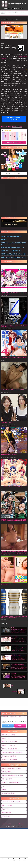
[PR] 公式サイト (20, 725)
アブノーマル (4, 126)
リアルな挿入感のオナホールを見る (10, 224)
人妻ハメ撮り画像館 (7, 779)
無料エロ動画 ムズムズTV (8, 793)
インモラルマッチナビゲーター (9, 759)
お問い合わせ (21, 823)
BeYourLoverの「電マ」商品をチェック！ (14, 142)
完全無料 (20, 126)
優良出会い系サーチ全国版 (8, 734)
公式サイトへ (14, 118)
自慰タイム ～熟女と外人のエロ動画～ (11, 768)
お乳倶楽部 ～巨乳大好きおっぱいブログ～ (12, 775)
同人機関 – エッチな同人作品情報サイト (12, 782)
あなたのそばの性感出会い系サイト (10, 748)
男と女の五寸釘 (6, 809)
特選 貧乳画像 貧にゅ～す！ (9, 771)
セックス (15, 126)
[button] (25, 439)
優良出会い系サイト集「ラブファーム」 (12, 741)
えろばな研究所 (6, 816)
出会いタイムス (6, 738)
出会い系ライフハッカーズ (8, 745)
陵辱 (10, 126)
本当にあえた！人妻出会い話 (9, 756)
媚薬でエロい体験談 (7, 805)
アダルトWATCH (6, 786)
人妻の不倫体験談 (6, 812)
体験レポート (8, 725)
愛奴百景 (4, 789)
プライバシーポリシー (7, 823)
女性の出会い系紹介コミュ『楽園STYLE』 (12, 752)
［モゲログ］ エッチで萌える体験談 (11, 801)
